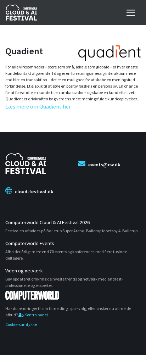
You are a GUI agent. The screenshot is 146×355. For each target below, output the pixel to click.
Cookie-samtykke (21, 324)
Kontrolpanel (36, 314)
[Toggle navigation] (130, 13)
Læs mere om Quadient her (38, 106)
